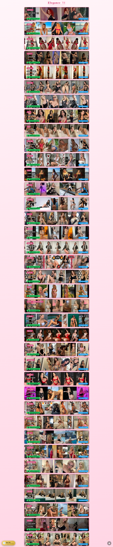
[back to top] (109, 543)
